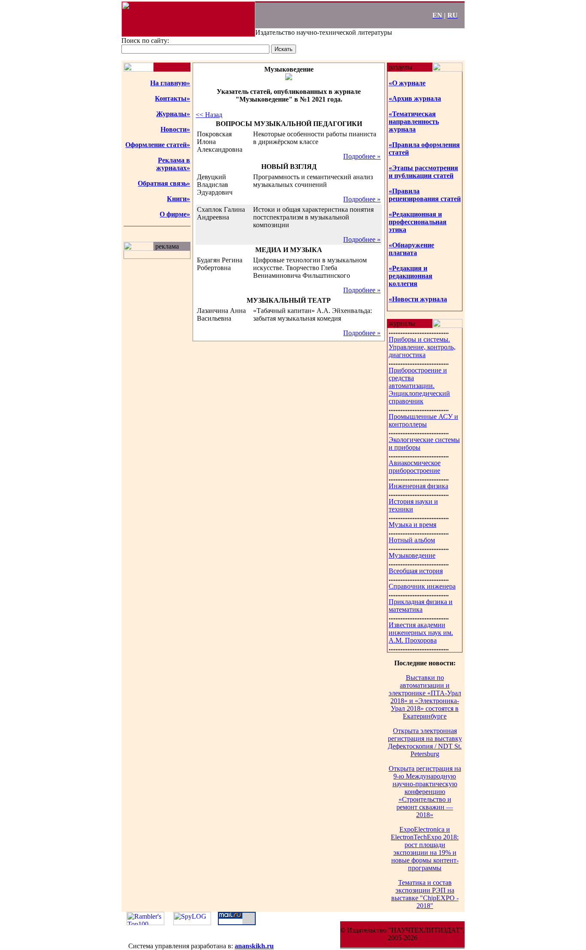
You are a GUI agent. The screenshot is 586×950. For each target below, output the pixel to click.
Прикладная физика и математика (421, 605)
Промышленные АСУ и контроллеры (423, 420)
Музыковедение (412, 555)
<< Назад (209, 114)
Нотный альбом (412, 540)
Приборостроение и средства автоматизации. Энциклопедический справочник (419, 386)
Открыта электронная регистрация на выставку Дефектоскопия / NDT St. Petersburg (425, 742)
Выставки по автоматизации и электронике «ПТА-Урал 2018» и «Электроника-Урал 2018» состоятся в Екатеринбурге (425, 697)
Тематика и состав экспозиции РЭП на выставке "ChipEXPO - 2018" (425, 894)
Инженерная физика (418, 486)
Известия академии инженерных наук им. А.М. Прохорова (421, 632)
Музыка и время (412, 524)
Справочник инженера (422, 586)
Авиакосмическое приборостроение (415, 466)
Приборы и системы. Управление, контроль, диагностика (422, 347)
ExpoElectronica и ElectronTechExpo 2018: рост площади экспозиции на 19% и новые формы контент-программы (425, 849)
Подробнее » (362, 156)
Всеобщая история (416, 570)
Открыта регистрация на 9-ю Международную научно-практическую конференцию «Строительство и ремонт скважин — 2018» (425, 791)
